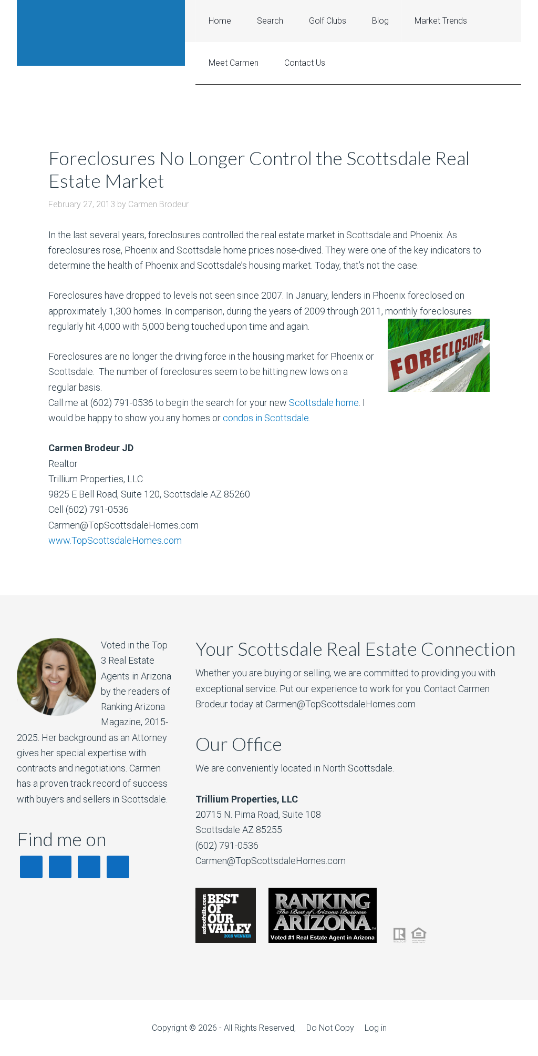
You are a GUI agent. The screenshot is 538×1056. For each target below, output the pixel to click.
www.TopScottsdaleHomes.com (115, 540)
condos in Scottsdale (266, 417)
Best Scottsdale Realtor (101, 33)
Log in (376, 1028)
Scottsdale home (324, 402)
